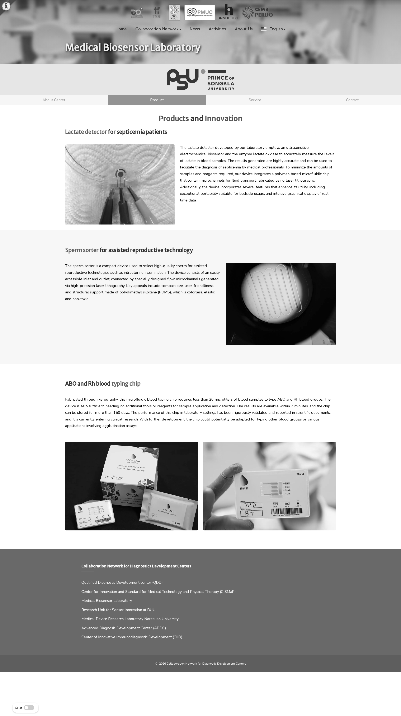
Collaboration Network (157, 29)
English (275, 29)
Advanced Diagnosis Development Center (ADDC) (123, 628)
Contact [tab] (352, 99)
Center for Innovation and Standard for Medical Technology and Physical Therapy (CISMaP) (158, 591)
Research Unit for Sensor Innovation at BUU (118, 609)
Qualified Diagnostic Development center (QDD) (122, 582)
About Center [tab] (53, 99)
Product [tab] (157, 99)
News (195, 29)
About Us (244, 29)
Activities (217, 29)
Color (18, 708)
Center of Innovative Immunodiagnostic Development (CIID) (131, 637)
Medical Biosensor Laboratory (106, 600)
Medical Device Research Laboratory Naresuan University (130, 618)
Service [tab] (255, 99)
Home (121, 29)
